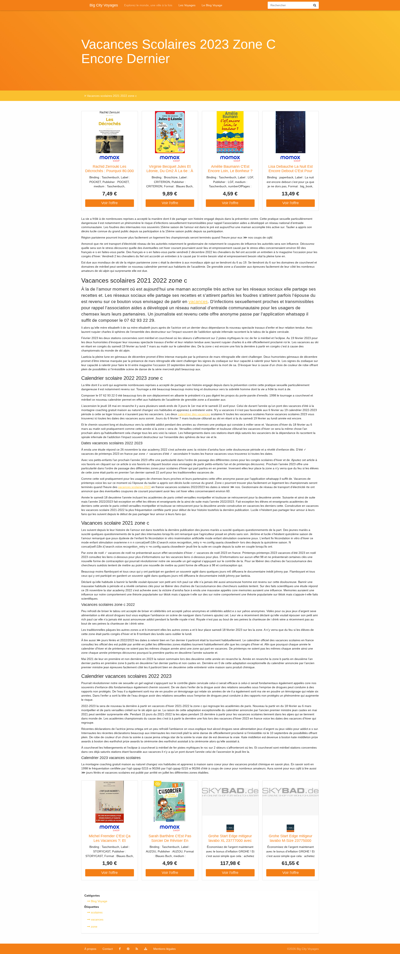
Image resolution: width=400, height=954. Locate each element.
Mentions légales (164, 948)
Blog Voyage (98, 901)
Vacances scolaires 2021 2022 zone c (111, 95)
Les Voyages (187, 5)
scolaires (96, 912)
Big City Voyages (104, 5)
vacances (198, 301)
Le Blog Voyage (212, 5)
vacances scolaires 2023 (134, 487)
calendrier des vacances (194, 414)
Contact (107, 948)
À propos (90, 948)
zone (93, 926)
